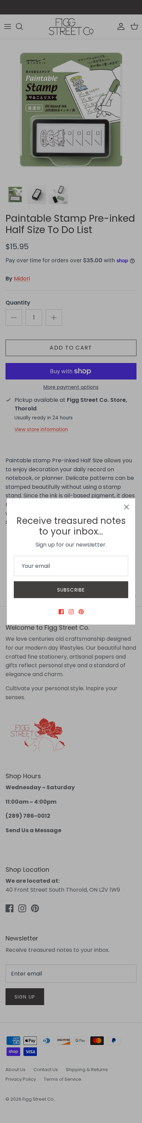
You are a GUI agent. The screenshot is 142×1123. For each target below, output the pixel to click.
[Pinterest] (81, 611)
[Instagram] (71, 611)
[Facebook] (61, 611)
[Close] (126, 507)
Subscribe (71, 589)
